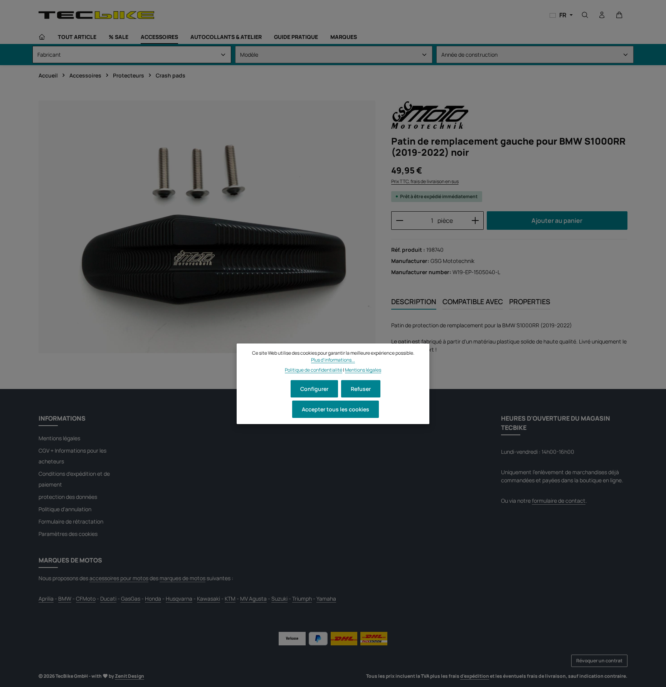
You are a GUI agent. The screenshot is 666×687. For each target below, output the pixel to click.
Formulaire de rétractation (71, 521)
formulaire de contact (558, 500)
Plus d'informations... (333, 360)
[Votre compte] (602, 15)
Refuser (361, 388)
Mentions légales (59, 438)
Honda (153, 598)
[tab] (413, 302)
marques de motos (182, 578)
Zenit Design (129, 676)
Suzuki (279, 598)
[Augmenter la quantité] (475, 220)
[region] (207, 227)
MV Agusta (253, 598)
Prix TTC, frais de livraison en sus (425, 181)
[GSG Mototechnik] (429, 115)
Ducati (108, 598)
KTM (230, 598)
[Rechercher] (585, 15)
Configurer (314, 388)
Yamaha (326, 598)
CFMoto (86, 598)
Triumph (302, 598)
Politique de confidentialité (313, 370)
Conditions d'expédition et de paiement (74, 479)
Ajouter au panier (556, 220)
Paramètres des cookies (68, 533)
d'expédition (474, 676)
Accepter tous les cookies (335, 409)
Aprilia (46, 598)
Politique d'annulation (65, 509)
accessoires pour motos (118, 578)
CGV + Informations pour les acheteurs (72, 456)
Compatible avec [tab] (472, 301)
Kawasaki (208, 598)
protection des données (68, 496)
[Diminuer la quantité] (399, 220)
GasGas (130, 598)
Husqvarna (179, 598)
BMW (64, 598)
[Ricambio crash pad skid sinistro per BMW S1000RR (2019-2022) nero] (207, 227)
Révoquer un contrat (599, 660)
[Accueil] (42, 37)
